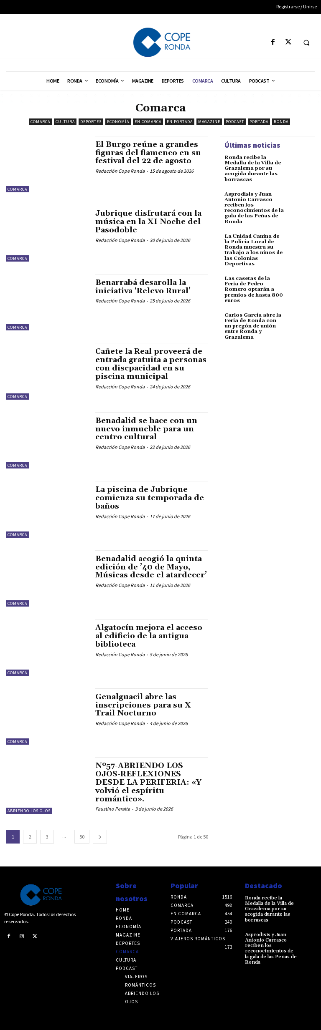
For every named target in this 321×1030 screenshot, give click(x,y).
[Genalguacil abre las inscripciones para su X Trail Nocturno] (46, 716)
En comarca (148, 121)
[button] (306, 42)
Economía (118, 121)
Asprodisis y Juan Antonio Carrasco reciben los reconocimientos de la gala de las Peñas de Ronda (254, 208)
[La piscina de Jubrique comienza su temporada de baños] (46, 509)
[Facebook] (272, 42)
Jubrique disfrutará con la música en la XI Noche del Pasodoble (148, 222)
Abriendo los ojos (29, 810)
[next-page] (100, 837)
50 (81, 837)
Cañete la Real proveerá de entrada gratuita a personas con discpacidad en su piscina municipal (150, 364)
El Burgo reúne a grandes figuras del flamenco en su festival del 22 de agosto (148, 153)
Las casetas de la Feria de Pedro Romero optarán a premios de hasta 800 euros (253, 289)
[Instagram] (22, 935)
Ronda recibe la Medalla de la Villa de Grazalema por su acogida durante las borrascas (252, 168)
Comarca (40, 121)
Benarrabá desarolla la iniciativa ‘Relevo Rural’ (143, 287)
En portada (180, 121)
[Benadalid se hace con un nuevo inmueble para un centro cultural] (46, 440)
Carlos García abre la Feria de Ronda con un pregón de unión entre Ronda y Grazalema (252, 326)
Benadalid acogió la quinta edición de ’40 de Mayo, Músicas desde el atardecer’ (151, 567)
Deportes (91, 121)
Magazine (209, 121)
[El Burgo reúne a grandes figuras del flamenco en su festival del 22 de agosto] (46, 164)
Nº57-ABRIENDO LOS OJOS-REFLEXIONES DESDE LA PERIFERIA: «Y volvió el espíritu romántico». (148, 782)
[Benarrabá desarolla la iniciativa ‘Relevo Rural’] (46, 302)
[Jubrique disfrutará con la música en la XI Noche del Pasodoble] (46, 233)
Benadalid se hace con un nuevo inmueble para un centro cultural (146, 429)
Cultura (65, 121)
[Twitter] (288, 42)
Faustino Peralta (112, 809)
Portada (259, 121)
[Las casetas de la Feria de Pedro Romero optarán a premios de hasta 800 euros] (299, 287)
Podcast (235, 121)
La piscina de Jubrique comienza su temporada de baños (149, 498)
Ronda (281, 121)
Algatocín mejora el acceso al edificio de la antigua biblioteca (148, 636)
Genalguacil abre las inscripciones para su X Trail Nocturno (143, 705)
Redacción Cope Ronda (120, 171)
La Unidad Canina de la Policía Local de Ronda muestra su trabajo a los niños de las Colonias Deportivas (253, 250)
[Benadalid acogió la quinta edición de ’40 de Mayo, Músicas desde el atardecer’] (46, 578)
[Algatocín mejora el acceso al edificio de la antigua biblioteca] (46, 647)
